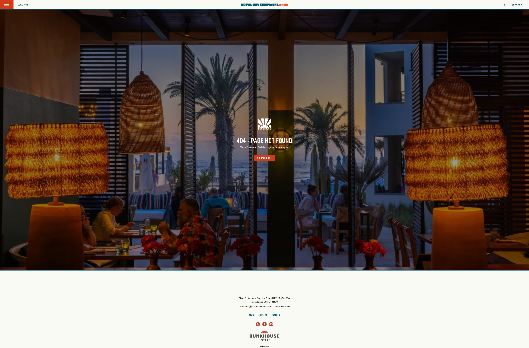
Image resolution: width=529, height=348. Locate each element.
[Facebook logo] (264, 326)
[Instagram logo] (258, 326)
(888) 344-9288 (283, 306)
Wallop (267, 346)
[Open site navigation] (7, 4)
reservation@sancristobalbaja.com (255, 306)
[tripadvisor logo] (271, 326)
